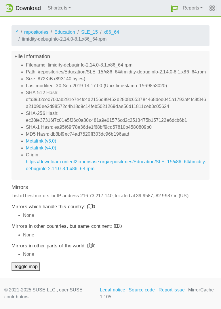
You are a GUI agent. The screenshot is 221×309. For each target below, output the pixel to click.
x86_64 (111, 32)
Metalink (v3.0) (41, 141)
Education (64, 32)
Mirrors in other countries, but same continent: (63, 226)
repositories (36, 32)
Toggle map (26, 266)
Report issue (172, 289)
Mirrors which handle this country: (49, 206)
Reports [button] (191, 7)
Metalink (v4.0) (41, 147)
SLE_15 (89, 32)
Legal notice (112, 289)
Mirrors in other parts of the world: (49, 246)
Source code (142, 289)
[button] (174, 8)
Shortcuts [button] (57, 7)
